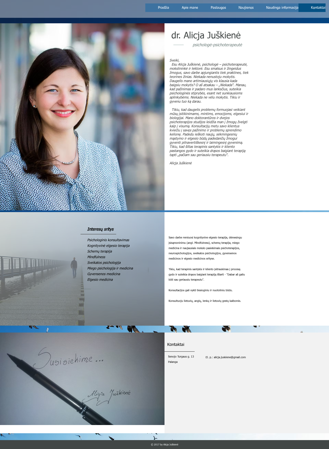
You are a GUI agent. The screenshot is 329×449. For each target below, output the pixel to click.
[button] (276, 7)
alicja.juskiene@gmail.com (230, 357)
